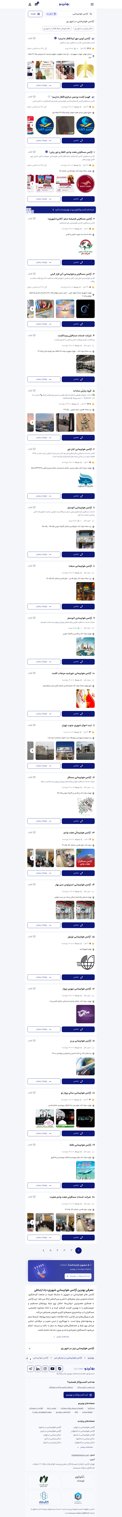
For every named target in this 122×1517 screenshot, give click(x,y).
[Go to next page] (43, 1250)
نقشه (33, 14)
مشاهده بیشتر (63, 1336)
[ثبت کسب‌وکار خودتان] (36, 4)
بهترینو (91, 1358)
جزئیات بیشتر (41, 85)
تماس (76, 85)
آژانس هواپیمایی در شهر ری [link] (35, 1358)
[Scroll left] (32, 70)
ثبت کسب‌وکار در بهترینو (80, 1276)
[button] (61, 62)
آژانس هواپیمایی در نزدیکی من (68, 1358)
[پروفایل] (30, 4)
